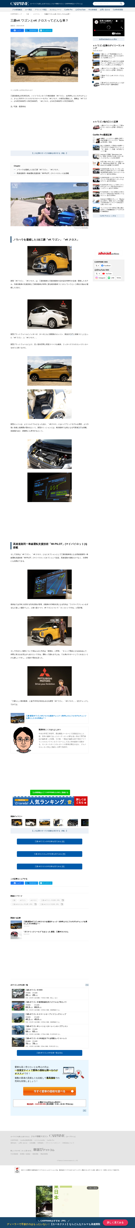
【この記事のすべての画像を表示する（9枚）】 (49, 153)
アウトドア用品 (41, 10)
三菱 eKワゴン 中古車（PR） (51, 900)
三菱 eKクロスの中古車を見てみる (49, 866)
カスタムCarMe (39, 1140)
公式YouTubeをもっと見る (108, 39)
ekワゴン (23, 900)
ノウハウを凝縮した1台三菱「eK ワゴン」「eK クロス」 (38, 170)
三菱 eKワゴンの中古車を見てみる (49, 841)
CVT (71, 334)
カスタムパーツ (55, 10)
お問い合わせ (105, 10)
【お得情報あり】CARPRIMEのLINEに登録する (50, 792)
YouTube (109, 273)
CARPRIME (14, 1140)
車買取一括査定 (25, 1154)
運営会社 (13, 1143)
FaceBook (107, 265)
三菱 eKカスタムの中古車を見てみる (49, 854)
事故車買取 (44, 1154)
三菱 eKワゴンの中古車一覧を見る (49, 1053)
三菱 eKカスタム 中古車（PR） (22, 904)
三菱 (27, 14)
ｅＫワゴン (36, 14)
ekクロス (34, 900)
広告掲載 (32, 1143)
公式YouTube (80, 10)
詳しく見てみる (115, 1222)
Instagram (102, 278)
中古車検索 (92, 10)
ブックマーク (47, 30)
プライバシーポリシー (53, 1143)
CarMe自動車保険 (26, 1140)
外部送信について (68, 1143)
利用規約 (40, 1143)
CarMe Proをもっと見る (108, 216)
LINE (112, 278)
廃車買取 (35, 1154)
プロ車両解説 (17, 10)
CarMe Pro (68, 10)
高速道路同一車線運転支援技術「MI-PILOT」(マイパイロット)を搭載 (43, 173)
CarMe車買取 (118, 10)
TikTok (119, 278)
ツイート (33, 30)
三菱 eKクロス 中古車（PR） (50, 904)
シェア (18, 30)
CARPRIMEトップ (16, 14)
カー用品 (28, 10)
